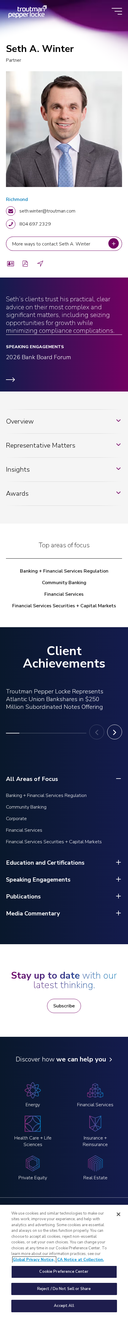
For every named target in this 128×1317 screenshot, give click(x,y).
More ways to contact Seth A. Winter (51, 243)
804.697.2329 (35, 224)
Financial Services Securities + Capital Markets (64, 606)
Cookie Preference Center (63, 1271)
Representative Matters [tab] (40, 445)
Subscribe (64, 1006)
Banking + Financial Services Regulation (64, 571)
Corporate (16, 818)
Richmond (17, 199)
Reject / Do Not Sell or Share (64, 1288)
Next (114, 732)
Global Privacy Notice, (34, 1259)
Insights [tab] (18, 469)
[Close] (118, 1214)
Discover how (61, 1059)
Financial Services (64, 594)
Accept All (64, 1305)
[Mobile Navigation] (117, 11)
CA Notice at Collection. (80, 1259)
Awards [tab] (17, 493)
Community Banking (64, 582)
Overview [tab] (20, 421)
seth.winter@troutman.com (47, 211)
